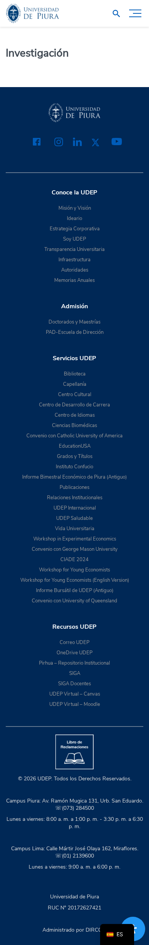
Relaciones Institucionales (74, 497)
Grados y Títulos (74, 456)
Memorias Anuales (74, 280)
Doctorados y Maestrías (74, 322)
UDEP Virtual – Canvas (74, 694)
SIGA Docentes (74, 683)
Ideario (74, 218)
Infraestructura (74, 259)
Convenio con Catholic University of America (74, 435)
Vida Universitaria (74, 528)
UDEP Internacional (74, 508)
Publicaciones (74, 487)
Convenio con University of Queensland (74, 600)
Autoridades (74, 270)
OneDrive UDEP (74, 652)
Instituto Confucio (74, 466)
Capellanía (74, 384)
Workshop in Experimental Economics (74, 539)
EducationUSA (75, 446)
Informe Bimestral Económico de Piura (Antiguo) (74, 477)
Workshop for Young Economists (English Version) (74, 580)
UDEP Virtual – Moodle (74, 704)
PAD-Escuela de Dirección (75, 332)
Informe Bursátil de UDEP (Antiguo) (74, 590)
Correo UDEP (74, 642)
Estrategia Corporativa (75, 228)
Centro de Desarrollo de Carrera (74, 404)
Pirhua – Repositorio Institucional (74, 663)
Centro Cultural (74, 394)
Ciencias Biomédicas (74, 425)
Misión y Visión (74, 208)
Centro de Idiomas (75, 415)
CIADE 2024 (74, 559)
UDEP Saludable (74, 518)
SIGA (74, 673)
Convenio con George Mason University (75, 549)
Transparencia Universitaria (74, 249)
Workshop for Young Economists (74, 569)
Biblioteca (75, 374)
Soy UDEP (74, 239)
